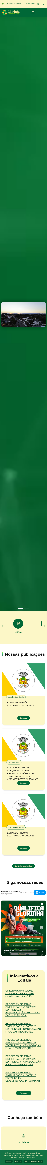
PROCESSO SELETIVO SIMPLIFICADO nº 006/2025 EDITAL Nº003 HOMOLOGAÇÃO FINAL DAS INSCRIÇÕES (23, 1027)
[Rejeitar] (44, 1157)
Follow (41, 892)
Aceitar (9, 1161)
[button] (33, 12)
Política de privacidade (33, 1161)
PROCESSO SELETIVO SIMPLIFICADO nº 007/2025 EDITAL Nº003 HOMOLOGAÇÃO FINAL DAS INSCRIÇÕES (23, 1044)
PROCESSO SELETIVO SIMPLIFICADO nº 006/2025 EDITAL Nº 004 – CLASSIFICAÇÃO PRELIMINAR (22, 1076)
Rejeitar (18, 1161)
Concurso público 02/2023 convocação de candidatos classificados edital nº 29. (19, 993)
